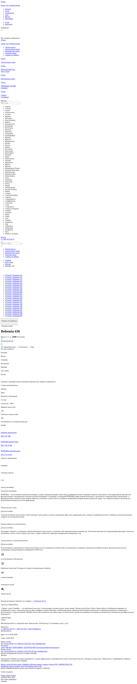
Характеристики (10, 347)
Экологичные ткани (12, 49)
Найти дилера (6, 664)
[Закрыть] (2, 343)
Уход (7, 15)
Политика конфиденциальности (47, 647)
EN (5, 237)
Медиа (7, 17)
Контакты (8, 24)
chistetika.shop (41, 644)
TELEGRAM (8, 644)
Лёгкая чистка (10, 47)
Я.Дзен (34, 651)
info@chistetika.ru (34, 629)
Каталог (8, 9)
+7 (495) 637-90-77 (21, 629)
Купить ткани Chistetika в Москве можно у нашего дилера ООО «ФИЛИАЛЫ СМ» (41, 664)
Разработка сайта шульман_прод (13, 666)
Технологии (9, 13)
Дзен (33, 644)
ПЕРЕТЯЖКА (18, 647)
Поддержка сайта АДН (33, 666)
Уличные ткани (10, 53)
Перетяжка (9, 19)
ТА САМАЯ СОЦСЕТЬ (22, 644)
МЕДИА (9, 647)
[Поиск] (2, 241)
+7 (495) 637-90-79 (7, 239)
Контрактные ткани (12, 51)
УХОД (3, 647)
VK (2, 644)
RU (2, 237)
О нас (7, 11)
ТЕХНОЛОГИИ (30, 647)
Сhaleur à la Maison (12, 55)
